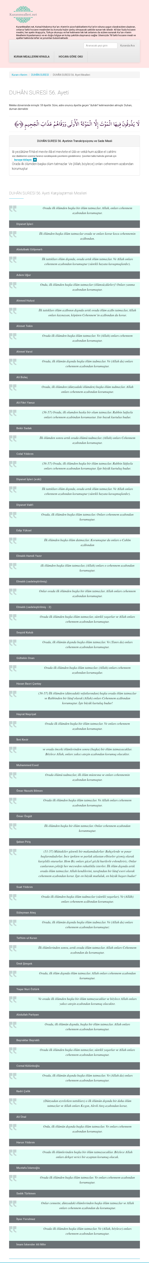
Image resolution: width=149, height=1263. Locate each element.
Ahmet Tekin (24, 326)
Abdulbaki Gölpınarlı (29, 249)
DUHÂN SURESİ (40, 74)
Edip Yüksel (23, 530)
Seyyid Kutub (24, 632)
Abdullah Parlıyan (27, 1014)
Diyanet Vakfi (24, 505)
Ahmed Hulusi (25, 300)
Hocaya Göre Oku (71, 56)
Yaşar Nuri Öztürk (27, 989)
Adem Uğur (23, 275)
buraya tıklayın (23, 159)
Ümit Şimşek (24, 963)
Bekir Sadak (24, 428)
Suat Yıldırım (24, 887)
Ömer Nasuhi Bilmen (29, 790)
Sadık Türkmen (26, 1193)
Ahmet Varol (24, 351)
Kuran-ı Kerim (19, 74)
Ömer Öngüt (24, 816)
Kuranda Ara (127, 45)
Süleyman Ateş (26, 912)
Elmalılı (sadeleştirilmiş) (31, 581)
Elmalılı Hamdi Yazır (29, 556)
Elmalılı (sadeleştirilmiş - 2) (33, 607)
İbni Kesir (22, 739)
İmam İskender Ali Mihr (31, 1244)
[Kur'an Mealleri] (23, 14)
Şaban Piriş (23, 841)
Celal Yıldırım (24, 453)
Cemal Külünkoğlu (28, 1065)
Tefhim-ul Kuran (26, 938)
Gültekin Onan (25, 658)
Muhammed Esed (27, 765)
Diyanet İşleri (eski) (28, 479)
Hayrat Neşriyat (26, 714)
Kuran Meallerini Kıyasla (31, 56)
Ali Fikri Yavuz (25, 402)
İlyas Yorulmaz (25, 1219)
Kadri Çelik (23, 1091)
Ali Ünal (21, 1116)
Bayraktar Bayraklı (27, 1040)
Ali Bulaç (22, 377)
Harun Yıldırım (25, 1142)
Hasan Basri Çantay (28, 683)
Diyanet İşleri (24, 224)
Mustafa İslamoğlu (28, 1168)
